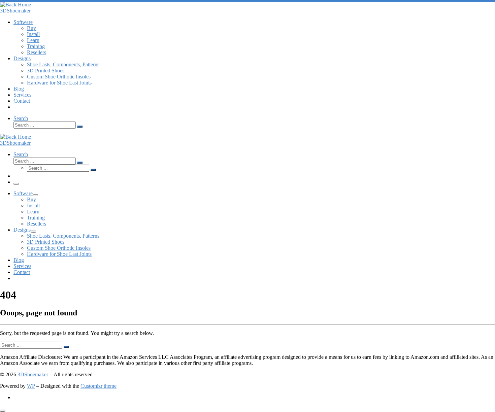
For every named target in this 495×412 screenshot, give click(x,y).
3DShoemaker (33, 374)
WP (31, 386)
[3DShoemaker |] (15, 4)
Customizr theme (98, 386)
